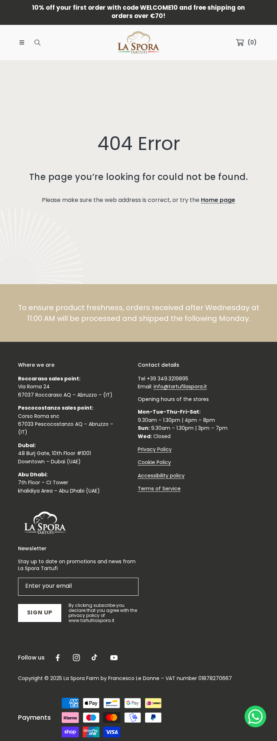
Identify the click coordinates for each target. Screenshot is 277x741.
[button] (22, 42)
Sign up (40, 612)
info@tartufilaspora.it (180, 386)
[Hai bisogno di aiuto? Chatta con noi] (255, 718)
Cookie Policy (154, 462)
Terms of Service (159, 488)
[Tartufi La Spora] (138, 42)
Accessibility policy (161, 475)
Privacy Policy (155, 449)
